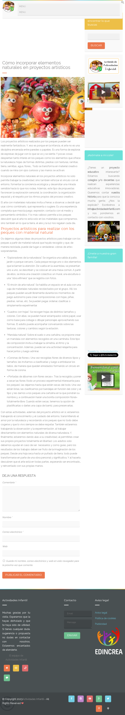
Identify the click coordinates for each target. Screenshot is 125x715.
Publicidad (101, 623)
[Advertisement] (41, 36)
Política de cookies (105, 618)
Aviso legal (101, 612)
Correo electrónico (12, 532)
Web (4, 546)
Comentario (9, 482)
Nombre (7, 517)
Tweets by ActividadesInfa (103, 351)
